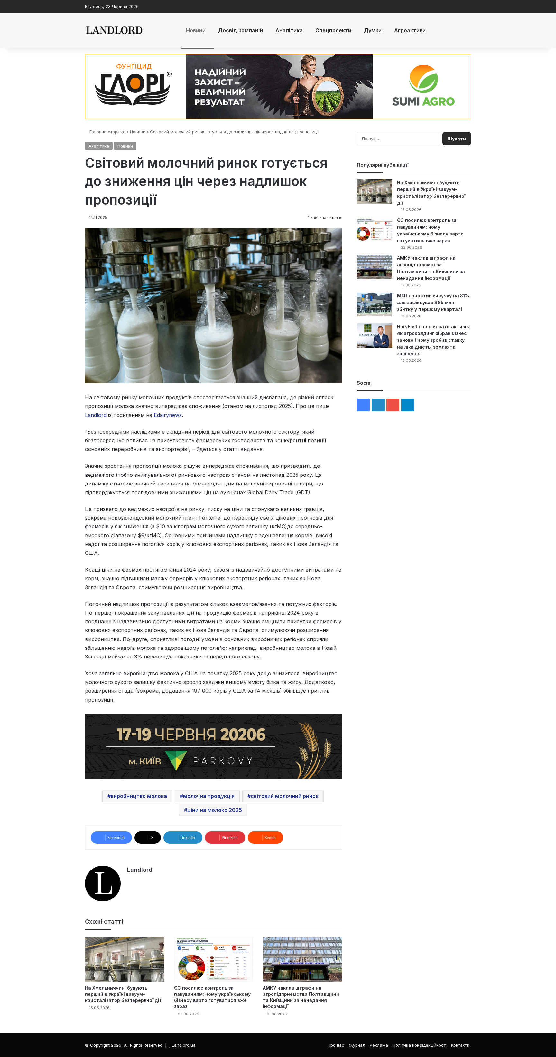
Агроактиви (410, 30)
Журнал (357, 1045)
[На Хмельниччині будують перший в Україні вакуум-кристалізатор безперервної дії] (124, 959)
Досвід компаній (240, 30)
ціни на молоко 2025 (214, 810)
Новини (196, 30)
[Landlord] (114, 30)
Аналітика (289, 30)
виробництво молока (139, 796)
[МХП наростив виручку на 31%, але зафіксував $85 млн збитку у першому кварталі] (374, 304)
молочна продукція (209, 796)
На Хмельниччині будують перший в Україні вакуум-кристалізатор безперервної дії (123, 994)
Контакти (460, 1045)
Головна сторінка (106, 131)
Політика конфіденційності (420, 1045)
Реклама (379, 1045)
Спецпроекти (333, 30)
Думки (373, 30)
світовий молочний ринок (285, 796)
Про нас (336, 1045)
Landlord (140, 869)
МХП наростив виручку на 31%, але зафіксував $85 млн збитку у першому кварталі (434, 302)
